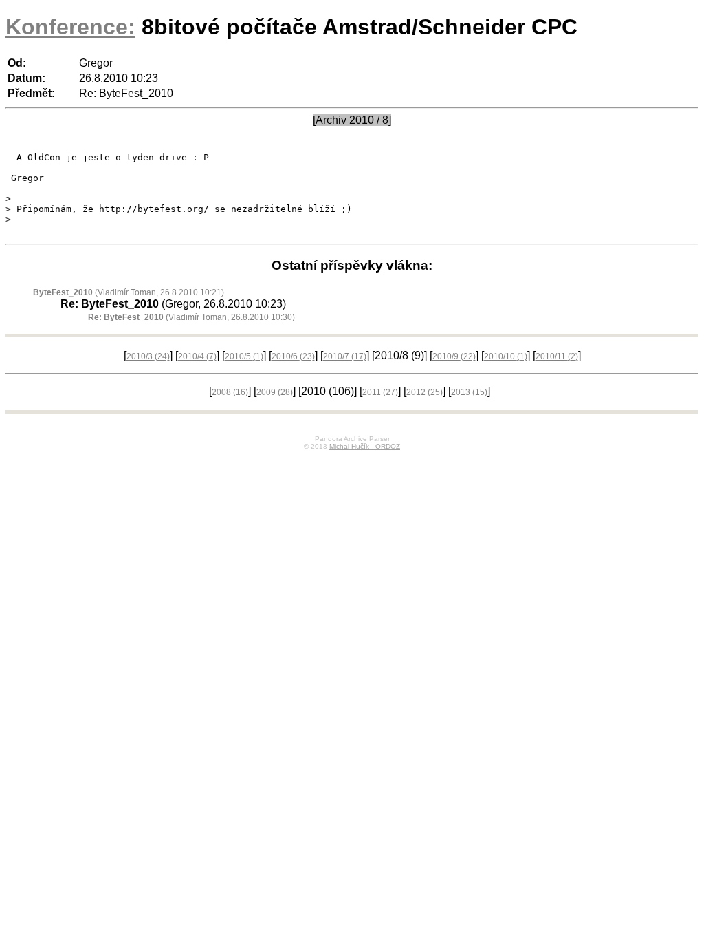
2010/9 (454, 356)
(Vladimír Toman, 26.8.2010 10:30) (191, 317)
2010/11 (557, 356)
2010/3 (148, 356)
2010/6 (293, 356)
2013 (469, 392)
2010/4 (197, 356)
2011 (380, 392)
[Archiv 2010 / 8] (352, 120)
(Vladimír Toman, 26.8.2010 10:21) (128, 292)
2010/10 (505, 356)
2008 (230, 392)
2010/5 (244, 356)
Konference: (70, 26)
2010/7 (344, 356)
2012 (424, 392)
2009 (274, 392)
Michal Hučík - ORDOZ (364, 446)
